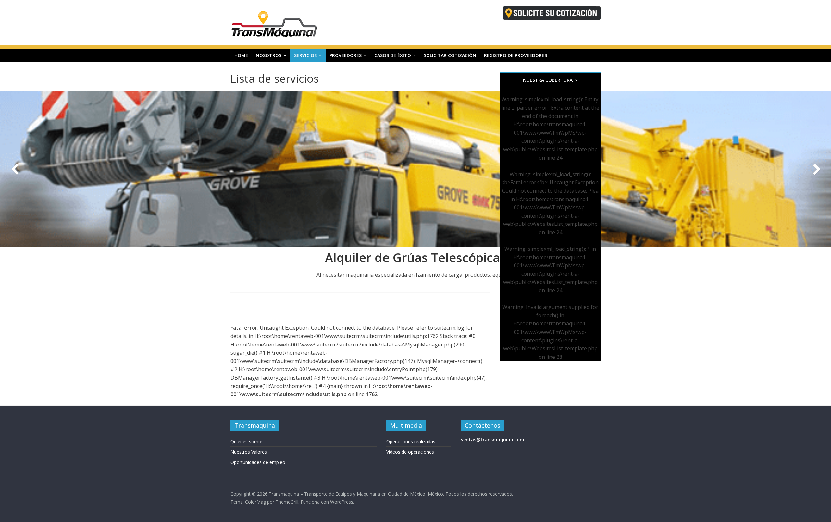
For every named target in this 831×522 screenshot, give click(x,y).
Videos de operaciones (410, 452)
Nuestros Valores (248, 452)
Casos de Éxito (392, 55)
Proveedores (345, 55)
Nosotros (268, 55)
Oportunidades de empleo (257, 462)
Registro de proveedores (515, 55)
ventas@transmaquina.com (492, 439)
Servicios (305, 55)
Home (241, 55)
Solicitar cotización (450, 55)
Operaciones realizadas (410, 441)
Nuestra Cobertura (548, 80)
